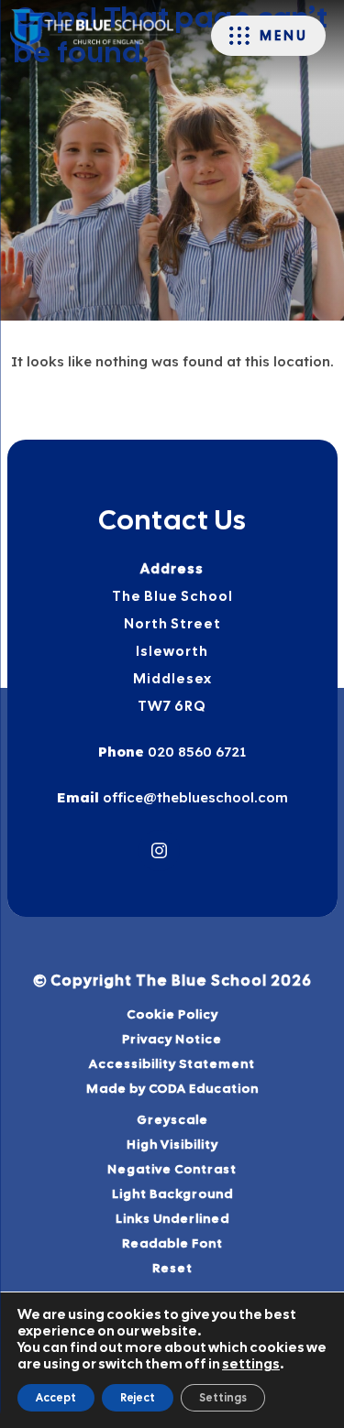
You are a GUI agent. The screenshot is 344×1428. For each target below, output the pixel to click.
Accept (56, 1397)
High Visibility (172, 1144)
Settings (223, 1397)
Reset (172, 1267)
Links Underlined (172, 1218)
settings (251, 1364)
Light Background (172, 1193)
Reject (137, 1397)
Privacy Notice (172, 1038)
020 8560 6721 (195, 751)
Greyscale (172, 1119)
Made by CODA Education (195, 1090)
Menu (283, 35)
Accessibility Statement (172, 1063)
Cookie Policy (172, 1014)
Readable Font (172, 1243)
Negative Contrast (172, 1169)
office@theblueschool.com (193, 797)
